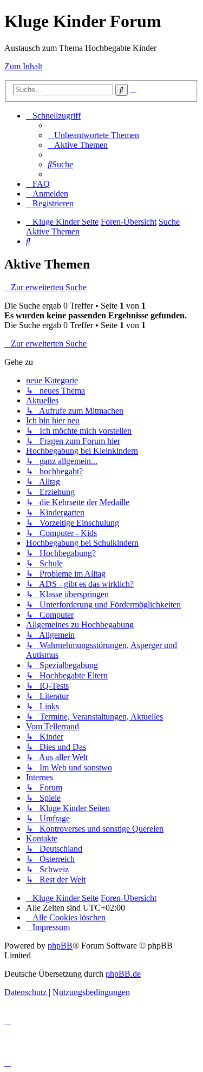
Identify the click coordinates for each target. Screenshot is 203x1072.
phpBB (60, 945)
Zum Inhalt (23, 66)
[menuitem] (93, 135)
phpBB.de (123, 973)
